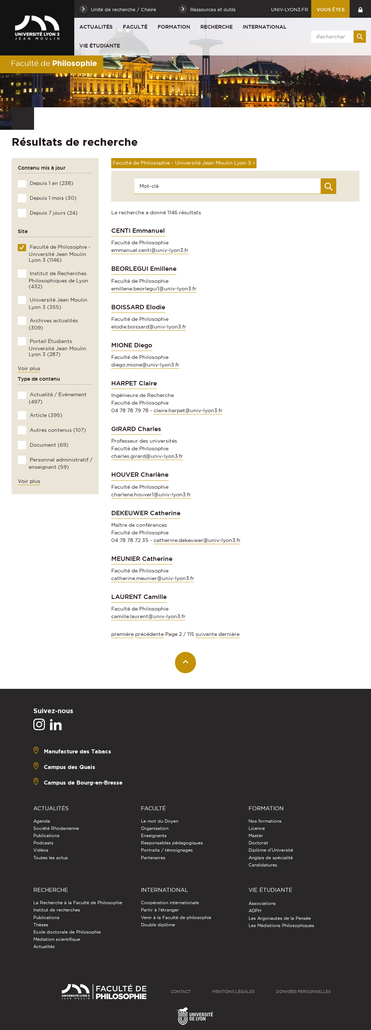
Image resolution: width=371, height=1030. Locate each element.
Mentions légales (233, 991)
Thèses (40, 924)
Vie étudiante (99, 46)
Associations (262, 903)
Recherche (216, 27)
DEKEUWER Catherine (145, 513)
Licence (257, 828)
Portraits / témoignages (167, 850)
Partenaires (153, 857)
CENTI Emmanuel (138, 230)
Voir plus (29, 368)
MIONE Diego (131, 345)
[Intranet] (360, 9)
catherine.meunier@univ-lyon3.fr (152, 578)
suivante (206, 634)
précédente (149, 634)
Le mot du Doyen (159, 821)
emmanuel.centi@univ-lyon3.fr (149, 250)
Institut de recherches (56, 909)
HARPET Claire (134, 383)
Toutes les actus (50, 857)
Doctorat (258, 842)
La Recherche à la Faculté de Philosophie (77, 902)
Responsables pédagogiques (172, 842)
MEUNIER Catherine (141, 558)
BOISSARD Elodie (138, 307)
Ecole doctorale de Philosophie (67, 932)
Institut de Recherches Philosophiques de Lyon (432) (58, 279)
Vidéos (40, 850)
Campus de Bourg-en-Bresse (83, 782)
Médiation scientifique (56, 939)
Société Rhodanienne (56, 828)
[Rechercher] (360, 36)
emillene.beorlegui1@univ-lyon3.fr (153, 288)
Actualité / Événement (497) (57, 398)
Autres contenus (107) (57, 430)
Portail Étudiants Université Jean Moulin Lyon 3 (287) (57, 347)
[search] (337, 36)
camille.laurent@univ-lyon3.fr (148, 616)
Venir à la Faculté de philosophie (176, 917)
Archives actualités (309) (53, 324)
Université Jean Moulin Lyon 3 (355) (57, 303)
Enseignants (154, 835)
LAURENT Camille (139, 596)
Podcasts (43, 842)
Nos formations (265, 821)
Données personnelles (303, 991)
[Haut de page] (185, 662)
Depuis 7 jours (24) (53, 213)
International (265, 27)
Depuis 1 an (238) (50, 183)
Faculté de (54, 63)
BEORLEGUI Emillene (143, 268)
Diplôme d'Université (271, 850)
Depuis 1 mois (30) (52, 198)
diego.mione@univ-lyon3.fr (145, 365)
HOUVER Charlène (139, 474)
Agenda (41, 821)
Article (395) (45, 415)
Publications (46, 835)
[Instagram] (39, 725)
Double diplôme (158, 924)
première (122, 634)
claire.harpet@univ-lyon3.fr (188, 410)
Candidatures (263, 865)
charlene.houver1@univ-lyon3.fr (151, 494)
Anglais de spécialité (271, 857)
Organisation (154, 828)
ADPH (255, 910)
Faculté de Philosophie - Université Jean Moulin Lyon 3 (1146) (59, 253)
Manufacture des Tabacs (77, 751)
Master (256, 835)
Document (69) (48, 445)
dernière (228, 634)
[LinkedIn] (56, 725)
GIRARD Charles (136, 429)
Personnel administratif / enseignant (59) (60, 463)
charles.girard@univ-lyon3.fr (147, 456)
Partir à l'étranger (160, 909)
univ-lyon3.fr (289, 9)
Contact (181, 991)
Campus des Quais (69, 767)
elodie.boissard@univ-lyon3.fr (148, 327)
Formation (174, 27)
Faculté (135, 27)
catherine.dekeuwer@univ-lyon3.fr (197, 540)
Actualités (96, 27)
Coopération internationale (170, 902)
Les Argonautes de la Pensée (280, 918)
